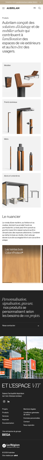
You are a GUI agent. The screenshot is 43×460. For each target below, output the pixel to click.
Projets (5, 409)
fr (35, 8)
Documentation (8, 423)
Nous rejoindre (29, 425)
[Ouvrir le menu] (3, 8)
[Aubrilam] (13, 8)
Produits (5, 412)
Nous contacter (8, 326)
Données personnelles (32, 418)
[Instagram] (4, 401)
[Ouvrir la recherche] (39, 8)
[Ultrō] (16, 455)
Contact (27, 422)
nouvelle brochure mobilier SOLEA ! (27, 2)
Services (5, 416)
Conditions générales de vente (31, 414)
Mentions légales (30, 409)
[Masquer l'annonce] (40, 2)
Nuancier (5, 419)
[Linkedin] (8, 401)
